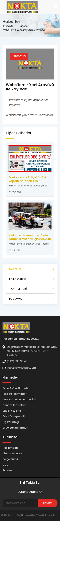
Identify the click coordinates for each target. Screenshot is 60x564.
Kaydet (47, 503)
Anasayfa (8, 26)
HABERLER (15, 269)
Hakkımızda (10, 448)
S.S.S (5, 465)
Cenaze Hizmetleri (14, 405)
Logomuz (15, 299)
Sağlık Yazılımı (11, 411)
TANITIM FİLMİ (18, 289)
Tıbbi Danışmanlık (14, 416)
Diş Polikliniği (10, 422)
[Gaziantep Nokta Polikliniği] (16, 327)
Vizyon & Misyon (12, 453)
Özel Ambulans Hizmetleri (19, 399)
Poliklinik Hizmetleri (14, 394)
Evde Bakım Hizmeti (15, 428)
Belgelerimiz (10, 459)
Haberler (23, 26)
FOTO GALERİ (17, 279)
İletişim (7, 470)
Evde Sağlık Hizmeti (15, 388)
